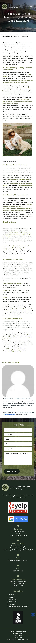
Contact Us (12, 599)
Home (3, 35)
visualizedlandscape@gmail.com (18, 560)
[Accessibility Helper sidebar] (33, 615)
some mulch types (22, 307)
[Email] (18, 555)
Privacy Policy (18, 635)
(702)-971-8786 (18, 571)
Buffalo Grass (15, 285)
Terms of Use (18, 637)
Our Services (13, 602)
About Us (12, 597)
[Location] (18, 526)
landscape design (12, 99)
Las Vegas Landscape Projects (19, 606)
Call (18, 568)
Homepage (12, 595)
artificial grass (13, 185)
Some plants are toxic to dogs (17, 204)
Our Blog (10, 35)
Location (18, 529)
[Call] (18, 566)
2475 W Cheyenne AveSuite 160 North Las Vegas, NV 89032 (18, 533)
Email (18, 558)
